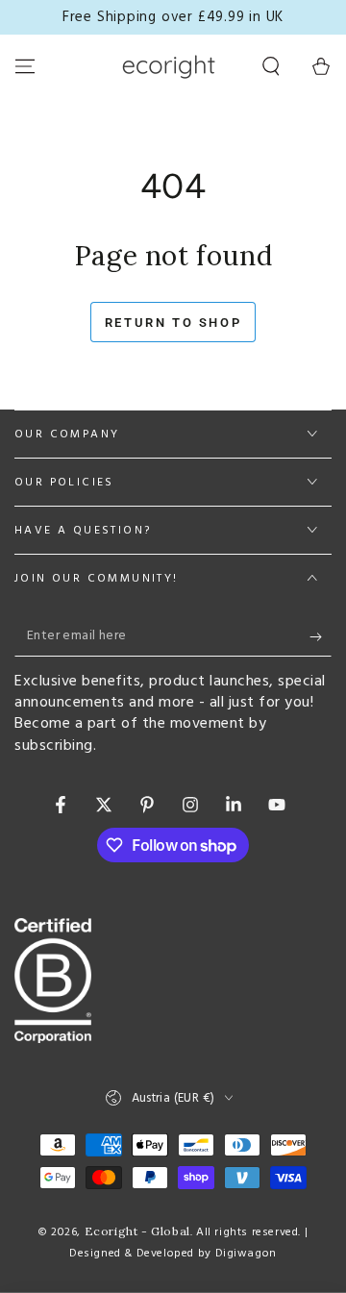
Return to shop (173, 322)
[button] (271, 66)
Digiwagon (246, 1253)
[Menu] (25, 66)
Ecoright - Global (137, 1231)
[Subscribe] (320, 637)
